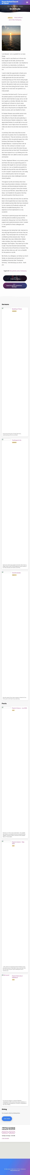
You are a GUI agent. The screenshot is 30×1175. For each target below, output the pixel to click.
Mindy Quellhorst (18, 17)
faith (11, 270)
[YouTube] (18, 1164)
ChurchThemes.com (15, 1170)
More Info (5, 1132)
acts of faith (16, 6)
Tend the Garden (16, 572)
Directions (12, 1132)
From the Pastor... (16, 279)
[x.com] (12, 1164)
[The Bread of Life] (6, 501)
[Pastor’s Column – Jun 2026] (6, 769)
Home (8, 6)
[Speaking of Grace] (6, 369)
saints (18, 270)
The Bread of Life (16, 440)
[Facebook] (9, 1164)
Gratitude (21, 6)
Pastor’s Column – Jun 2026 (19, 708)
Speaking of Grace (17, 309)
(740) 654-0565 (5, 1138)
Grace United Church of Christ (10, 2)
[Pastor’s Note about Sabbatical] (6, 1036)
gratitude (14, 270)
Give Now (7, 1118)
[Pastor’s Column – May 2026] (6, 902)
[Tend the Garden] (6, 633)
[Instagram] (15, 1164)
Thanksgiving (18, 19)
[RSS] (21, 1164)
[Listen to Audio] (18, 311)
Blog (11, 6)
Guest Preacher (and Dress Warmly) (14, 286)
